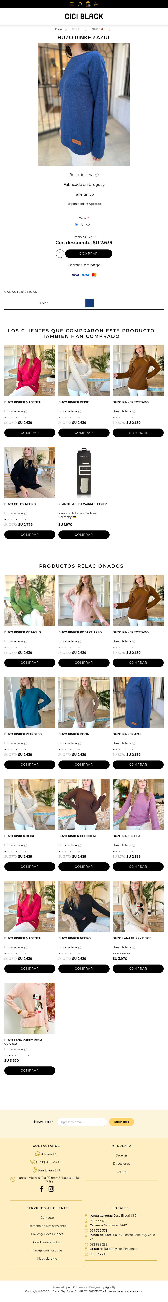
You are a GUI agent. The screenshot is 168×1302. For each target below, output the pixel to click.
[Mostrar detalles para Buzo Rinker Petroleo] (29, 702)
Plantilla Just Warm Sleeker (82, 504)
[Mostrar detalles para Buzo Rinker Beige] (83, 370)
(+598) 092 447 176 (49, 1162)
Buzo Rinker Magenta (22, 402)
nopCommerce (77, 1287)
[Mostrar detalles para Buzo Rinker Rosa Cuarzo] (83, 600)
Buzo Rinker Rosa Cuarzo (80, 632)
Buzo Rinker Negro (74, 938)
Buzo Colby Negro (20, 504)
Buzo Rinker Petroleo (23, 734)
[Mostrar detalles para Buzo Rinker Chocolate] (83, 804)
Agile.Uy (110, 1287)
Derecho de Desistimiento (47, 1226)
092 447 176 (49, 1154)
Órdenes (122, 1155)
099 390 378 (98, 1230)
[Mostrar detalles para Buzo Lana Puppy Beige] (138, 906)
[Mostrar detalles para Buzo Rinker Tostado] (138, 370)
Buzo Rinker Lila (126, 836)
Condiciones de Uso (47, 1242)
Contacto (47, 1218)
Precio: (77, 237)
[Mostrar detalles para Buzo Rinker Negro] (83, 906)
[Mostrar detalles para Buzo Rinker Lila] (138, 804)
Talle (83, 218)
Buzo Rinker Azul (127, 734)
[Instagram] (51, 1189)
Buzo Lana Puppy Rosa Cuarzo (23, 1042)
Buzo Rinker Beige (73, 402)
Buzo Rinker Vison (73, 734)
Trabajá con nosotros (47, 1250)
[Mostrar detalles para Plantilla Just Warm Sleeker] (83, 472)
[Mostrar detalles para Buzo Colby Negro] (29, 472)
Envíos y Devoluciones (47, 1234)
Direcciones (121, 1163)
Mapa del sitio (47, 1258)
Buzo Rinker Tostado (131, 402)
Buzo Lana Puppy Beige (132, 938)
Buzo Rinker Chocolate (78, 836)
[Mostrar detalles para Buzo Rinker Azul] (138, 702)
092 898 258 (98, 1244)
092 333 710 (98, 1254)
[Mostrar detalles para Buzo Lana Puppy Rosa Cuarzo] (29, 1008)
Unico (85, 224)
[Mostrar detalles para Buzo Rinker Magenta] (29, 370)
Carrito (122, 1172)
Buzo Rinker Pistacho (22, 632)
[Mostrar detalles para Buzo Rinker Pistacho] (29, 600)
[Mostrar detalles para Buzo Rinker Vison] (83, 702)
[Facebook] (41, 1189)
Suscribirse (121, 1121)
